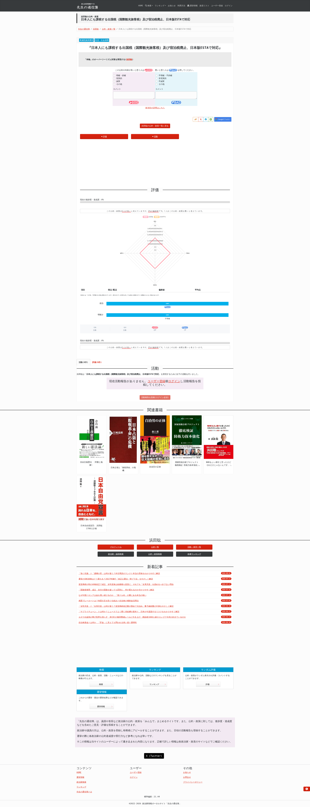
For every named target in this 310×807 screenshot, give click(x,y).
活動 (156, 136)
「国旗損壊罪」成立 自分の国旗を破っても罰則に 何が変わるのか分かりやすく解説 (116, 590)
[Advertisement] (155, 164)
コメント (117, 89)
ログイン (228, 5)
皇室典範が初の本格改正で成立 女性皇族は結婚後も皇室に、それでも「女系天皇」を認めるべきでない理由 (126, 584)
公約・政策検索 (155, 554)
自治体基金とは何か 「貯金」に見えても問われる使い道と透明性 (108, 622)
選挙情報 (194, 5)
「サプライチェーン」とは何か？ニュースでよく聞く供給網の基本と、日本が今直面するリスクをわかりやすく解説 (129, 611)
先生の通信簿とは (84, 792)
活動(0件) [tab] (83, 362)
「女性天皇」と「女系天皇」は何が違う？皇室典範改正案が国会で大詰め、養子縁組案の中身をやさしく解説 (126, 606)
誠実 (118, 81)
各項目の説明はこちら (155, 108)
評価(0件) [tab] (97, 362)
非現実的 (162, 78)
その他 (119, 84)
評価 (105, 136)
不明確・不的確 (165, 75)
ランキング (154, 684)
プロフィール (116, 547)
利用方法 (181, 5)
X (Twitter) (154, 755)
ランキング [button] (159, 5)
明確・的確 (121, 75)
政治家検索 (81, 782)
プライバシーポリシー (192, 782)
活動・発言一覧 (194, 547)
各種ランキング (194, 554)
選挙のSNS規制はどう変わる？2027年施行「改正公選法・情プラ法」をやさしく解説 (116, 579)
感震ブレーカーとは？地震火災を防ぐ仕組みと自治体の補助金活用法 (109, 601)
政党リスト (204, 5)
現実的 (119, 78)
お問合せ (187, 777)
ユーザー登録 (217, 5)
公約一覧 (155, 547)
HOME (140, 5)
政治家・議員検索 (116, 554)
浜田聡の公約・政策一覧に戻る (155, 126)
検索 (101, 684)
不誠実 (161, 81)
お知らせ (172, 5)
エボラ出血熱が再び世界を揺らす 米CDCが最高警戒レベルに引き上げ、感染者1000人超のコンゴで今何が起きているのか (132, 617)
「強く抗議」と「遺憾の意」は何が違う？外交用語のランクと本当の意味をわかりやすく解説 (119, 573)
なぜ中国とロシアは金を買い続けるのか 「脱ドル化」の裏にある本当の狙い (112, 595)
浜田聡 (129, 59)
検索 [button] (149, 5)
